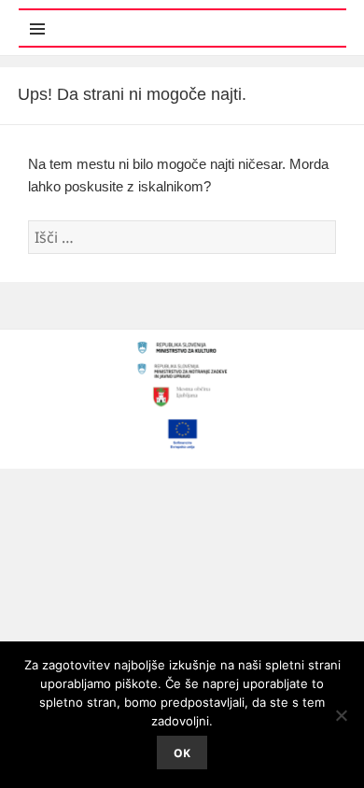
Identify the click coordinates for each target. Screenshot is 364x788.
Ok (182, 753)
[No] (340, 715)
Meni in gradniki (110, 18)
